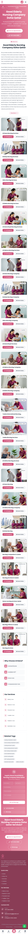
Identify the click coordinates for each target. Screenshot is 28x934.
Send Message (14, 802)
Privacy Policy (9, 927)
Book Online (21, 136)
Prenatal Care (6, 896)
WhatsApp (15, 847)
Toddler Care (5, 898)
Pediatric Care (6, 901)
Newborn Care (6, 893)
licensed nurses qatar (9, 761)
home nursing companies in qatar (11, 742)
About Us (4, 876)
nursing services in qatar (9, 745)
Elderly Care (5, 891)
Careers (4, 881)
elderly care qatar (20, 761)
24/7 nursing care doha (9, 759)
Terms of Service (18, 927)
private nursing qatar (8, 756)
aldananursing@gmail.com (12, 914)
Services (4, 879)
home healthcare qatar (9, 753)
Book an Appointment (15, 30)
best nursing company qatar (10, 750)
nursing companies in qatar (10, 740)
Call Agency (9, 136)
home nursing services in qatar (10, 748)
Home (3, 7)
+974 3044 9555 (14, 35)
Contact (4, 883)
